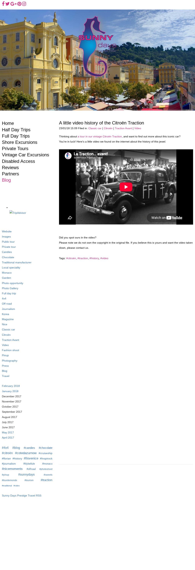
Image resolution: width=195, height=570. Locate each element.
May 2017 (8, 432)
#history (94, 258)
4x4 (4, 298)
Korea (5, 314)
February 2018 (11, 386)
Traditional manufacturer (16, 262)
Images (6, 236)
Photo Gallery (10, 288)
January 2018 (10, 391)
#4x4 (5, 447)
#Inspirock (46, 458)
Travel (5, 376)
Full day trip (9, 293)
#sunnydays (26, 474)
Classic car (94, 128)
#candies (29, 447)
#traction (83, 258)
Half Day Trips (16, 129)
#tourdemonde (9, 480)
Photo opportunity (12, 283)
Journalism (8, 309)
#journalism (9, 463)
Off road (7, 303)
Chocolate (8, 257)
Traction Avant (123, 128)
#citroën (71, 258)
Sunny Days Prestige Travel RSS (21, 495)
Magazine (8, 319)
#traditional (7, 485)
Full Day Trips (16, 136)
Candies (7, 252)
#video (104, 258)
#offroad (31, 469)
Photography (9, 360)
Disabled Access (18, 161)
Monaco (7, 272)
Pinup (5, 355)
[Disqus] (126, 311)
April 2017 (8, 437)
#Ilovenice (31, 458)
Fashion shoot (10, 350)
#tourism (29, 480)
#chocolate (45, 447)
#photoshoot (45, 469)
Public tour (8, 241)
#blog (16, 447)
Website (7, 231)
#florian (6, 458)
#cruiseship (45, 453)
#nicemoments (12, 469)
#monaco (47, 463)
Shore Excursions (19, 142)
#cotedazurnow (26, 453)
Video (137, 128)
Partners (10, 173)
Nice (4, 324)
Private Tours (15, 148)
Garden (6, 277)
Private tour (9, 246)
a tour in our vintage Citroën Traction (100, 136)
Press (5, 365)
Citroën (108, 128)
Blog (6, 180)
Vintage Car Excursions (25, 154)
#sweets (48, 475)
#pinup (5, 474)
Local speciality (11, 267)
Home (8, 123)
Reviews (10, 167)
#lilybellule (29, 463)
